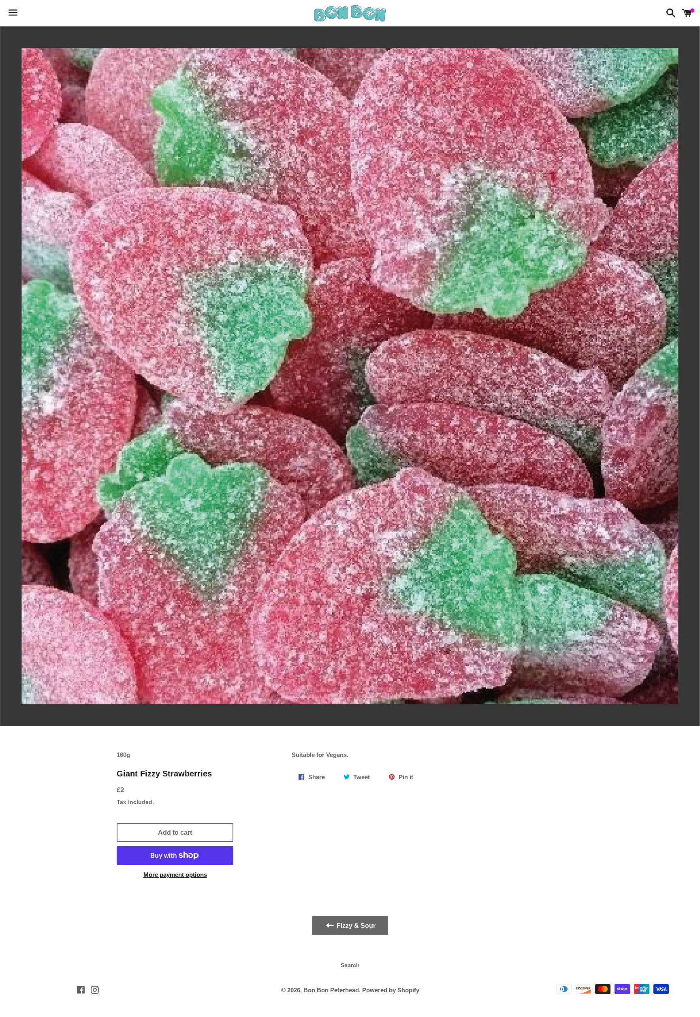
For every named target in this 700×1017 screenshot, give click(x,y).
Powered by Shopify (390, 990)
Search (350, 965)
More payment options (175, 874)
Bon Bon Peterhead (331, 990)
